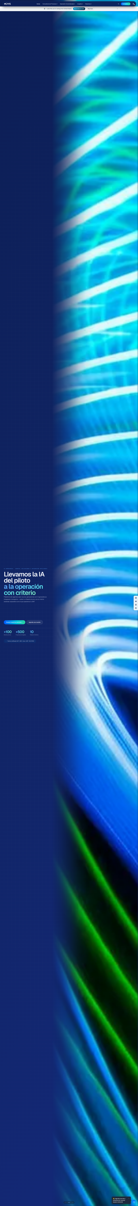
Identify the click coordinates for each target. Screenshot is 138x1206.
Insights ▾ (80, 4)
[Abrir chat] (134, 1202)
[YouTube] (135, 601)
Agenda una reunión (34, 622)
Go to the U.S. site (79, 8)
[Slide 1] (65, 1202)
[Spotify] (135, 604)
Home (38, 4)
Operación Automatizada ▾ (67, 4)
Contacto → (125, 4)
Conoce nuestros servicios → (14, 622)
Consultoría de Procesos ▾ (50, 4)
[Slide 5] (72, 1202)
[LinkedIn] (135, 598)
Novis (7, 4)
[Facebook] (135, 608)
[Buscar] (118, 3)
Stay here (90, 8)
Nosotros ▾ (88, 4)
